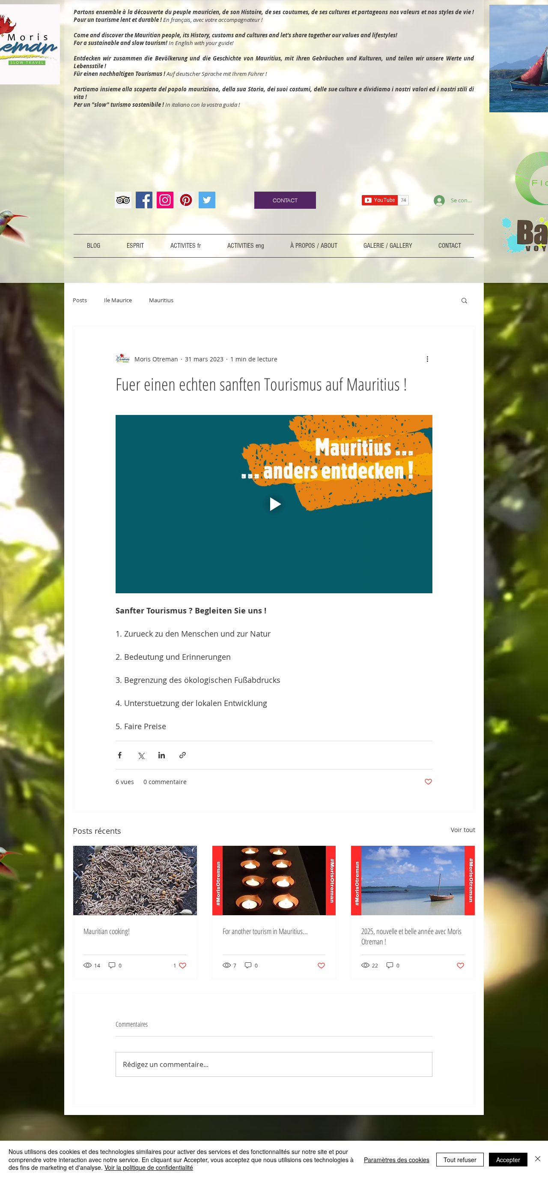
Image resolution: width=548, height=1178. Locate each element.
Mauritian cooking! (106, 931)
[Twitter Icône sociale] (207, 200)
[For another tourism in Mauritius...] (274, 880)
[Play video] (274, 504)
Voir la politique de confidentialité (148, 1167)
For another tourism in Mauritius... (265, 931)
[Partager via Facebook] (120, 755)
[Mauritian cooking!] (135, 880)
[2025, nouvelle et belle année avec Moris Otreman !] (413, 880)
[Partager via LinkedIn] (162, 755)
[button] (464, 300)
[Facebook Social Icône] (144, 200)
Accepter (508, 1159)
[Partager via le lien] (183, 755)
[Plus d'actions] (427, 359)
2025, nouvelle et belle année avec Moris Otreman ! (411, 936)
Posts (80, 300)
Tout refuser (460, 1159)
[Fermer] (538, 1159)
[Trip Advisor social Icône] (123, 200)
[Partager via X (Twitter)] (141, 755)
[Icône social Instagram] (165, 200)
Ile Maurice (118, 300)
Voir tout (463, 830)
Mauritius (161, 300)
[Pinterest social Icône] (186, 200)
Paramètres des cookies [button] (396, 1159)
